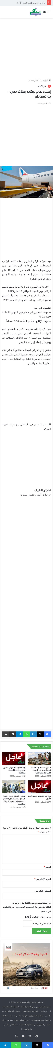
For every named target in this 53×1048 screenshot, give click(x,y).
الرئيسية (44, 80)
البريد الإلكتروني (42, 879)
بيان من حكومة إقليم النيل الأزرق (31, 3)
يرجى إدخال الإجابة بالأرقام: (38, 917)
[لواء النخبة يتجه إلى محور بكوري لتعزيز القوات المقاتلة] (13, 758)
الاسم (47, 867)
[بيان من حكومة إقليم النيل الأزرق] (39, 786)
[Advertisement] (26, 47)
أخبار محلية (34, 80)
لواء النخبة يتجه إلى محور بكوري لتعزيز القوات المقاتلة (14, 770)
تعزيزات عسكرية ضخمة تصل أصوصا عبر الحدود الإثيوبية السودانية (41, 770)
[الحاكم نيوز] (35, 12)
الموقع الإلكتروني (43, 891)
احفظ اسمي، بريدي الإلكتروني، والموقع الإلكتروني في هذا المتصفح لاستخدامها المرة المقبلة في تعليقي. (27, 907)
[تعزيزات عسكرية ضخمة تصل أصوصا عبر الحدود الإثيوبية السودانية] (39, 758)
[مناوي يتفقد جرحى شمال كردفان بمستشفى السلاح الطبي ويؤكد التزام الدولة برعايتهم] (13, 786)
